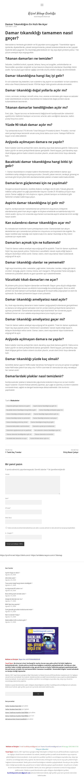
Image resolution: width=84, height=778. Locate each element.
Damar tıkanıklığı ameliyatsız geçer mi (51, 410)
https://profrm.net (7, 555)
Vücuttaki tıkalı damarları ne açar (17, 438)
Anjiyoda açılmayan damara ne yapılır (18, 406)
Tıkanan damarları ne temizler (44, 434)
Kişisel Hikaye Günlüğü (42, 13)
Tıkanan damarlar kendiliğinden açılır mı (19, 434)
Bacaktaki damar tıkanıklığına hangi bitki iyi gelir (21, 410)
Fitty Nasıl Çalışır (70, 452)
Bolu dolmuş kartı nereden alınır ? (15, 594)
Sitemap (58, 555)
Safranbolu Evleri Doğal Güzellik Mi (16, 719)
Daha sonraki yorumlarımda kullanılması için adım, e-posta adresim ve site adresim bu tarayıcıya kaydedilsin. (41, 528)
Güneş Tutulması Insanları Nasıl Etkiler (17, 712)
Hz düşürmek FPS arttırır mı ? (14, 588)
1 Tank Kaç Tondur (13, 452)
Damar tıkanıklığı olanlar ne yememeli (18, 418)
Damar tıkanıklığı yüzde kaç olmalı (17, 422)
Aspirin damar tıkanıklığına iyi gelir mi (44, 406)
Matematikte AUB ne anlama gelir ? (16, 620)
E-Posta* (8, 508)
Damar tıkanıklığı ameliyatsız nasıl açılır (19, 414)
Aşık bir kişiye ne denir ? (12, 573)
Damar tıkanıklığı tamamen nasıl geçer (45, 418)
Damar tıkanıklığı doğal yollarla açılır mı (46, 414)
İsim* (7, 498)
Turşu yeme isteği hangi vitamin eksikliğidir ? (18, 583)
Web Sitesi (8, 518)
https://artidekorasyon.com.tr (43, 555)
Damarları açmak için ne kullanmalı (43, 426)
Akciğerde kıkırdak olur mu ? (14, 599)
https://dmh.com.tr (23, 555)
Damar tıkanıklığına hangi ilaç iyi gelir (42, 422)
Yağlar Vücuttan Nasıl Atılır (13, 706)
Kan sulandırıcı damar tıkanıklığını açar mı (47, 430)
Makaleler (14, 400)
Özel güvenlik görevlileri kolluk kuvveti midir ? (19, 610)
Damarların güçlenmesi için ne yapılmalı (19, 430)
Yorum (7, 474)
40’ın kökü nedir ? (10, 578)
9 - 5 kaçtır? (9, 533)
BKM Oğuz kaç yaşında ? (12, 604)
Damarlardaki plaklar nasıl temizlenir (18, 426)
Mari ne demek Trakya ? (12, 615)
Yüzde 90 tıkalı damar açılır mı (39, 438)
